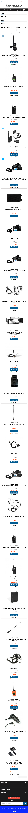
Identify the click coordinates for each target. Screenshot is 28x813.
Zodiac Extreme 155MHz (14, 701)
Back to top (22, 777)
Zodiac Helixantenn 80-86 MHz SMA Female (14, 424)
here (23, 809)
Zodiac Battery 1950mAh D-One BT (14, 209)
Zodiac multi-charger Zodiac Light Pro (14, 393)
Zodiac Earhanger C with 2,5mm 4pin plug (14, 670)
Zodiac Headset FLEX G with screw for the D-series (14, 302)
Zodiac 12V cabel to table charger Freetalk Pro (14, 732)
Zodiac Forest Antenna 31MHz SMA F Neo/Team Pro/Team (14, 640)
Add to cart (14, 62)
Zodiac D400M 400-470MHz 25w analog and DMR (14, 240)
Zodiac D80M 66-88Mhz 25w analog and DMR (14, 485)
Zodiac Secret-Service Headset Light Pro (14, 363)
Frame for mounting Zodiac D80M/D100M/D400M (14, 333)
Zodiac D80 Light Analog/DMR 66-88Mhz (14, 117)
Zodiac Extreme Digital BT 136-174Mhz (14, 86)
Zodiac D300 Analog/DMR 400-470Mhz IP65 (14, 547)
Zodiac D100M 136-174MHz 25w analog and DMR (14, 271)
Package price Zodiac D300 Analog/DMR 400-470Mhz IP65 (14, 148)
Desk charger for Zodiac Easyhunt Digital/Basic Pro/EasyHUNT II (14, 763)
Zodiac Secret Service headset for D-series (14, 516)
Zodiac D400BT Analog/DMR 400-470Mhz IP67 (14, 578)
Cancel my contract (14, 797)
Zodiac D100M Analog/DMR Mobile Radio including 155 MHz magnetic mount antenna (14, 179)
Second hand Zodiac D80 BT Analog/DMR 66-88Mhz (14, 56)
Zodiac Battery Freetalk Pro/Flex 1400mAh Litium (14, 609)
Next (18, 774)
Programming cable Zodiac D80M (14, 455)
